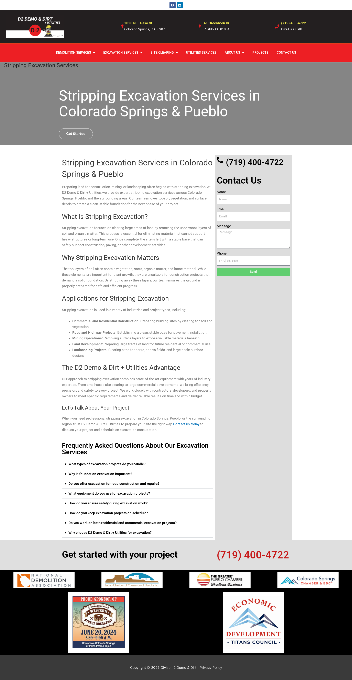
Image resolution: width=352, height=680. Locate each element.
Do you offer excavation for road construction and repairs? (113, 484)
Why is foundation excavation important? (100, 474)
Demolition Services (73, 52)
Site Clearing (162, 52)
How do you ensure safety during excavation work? (107, 503)
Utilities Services (201, 52)
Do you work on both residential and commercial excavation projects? (122, 523)
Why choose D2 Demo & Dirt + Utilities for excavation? (110, 532)
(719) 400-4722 (293, 23)
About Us (232, 52)
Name (221, 192)
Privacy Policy (211, 668)
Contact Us (286, 52)
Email (221, 209)
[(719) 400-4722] (277, 26)
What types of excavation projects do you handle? (106, 464)
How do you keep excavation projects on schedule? (108, 513)
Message (224, 226)
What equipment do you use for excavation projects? (109, 493)
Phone (222, 253)
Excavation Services (120, 52)
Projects (260, 52)
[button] (137, 464)
